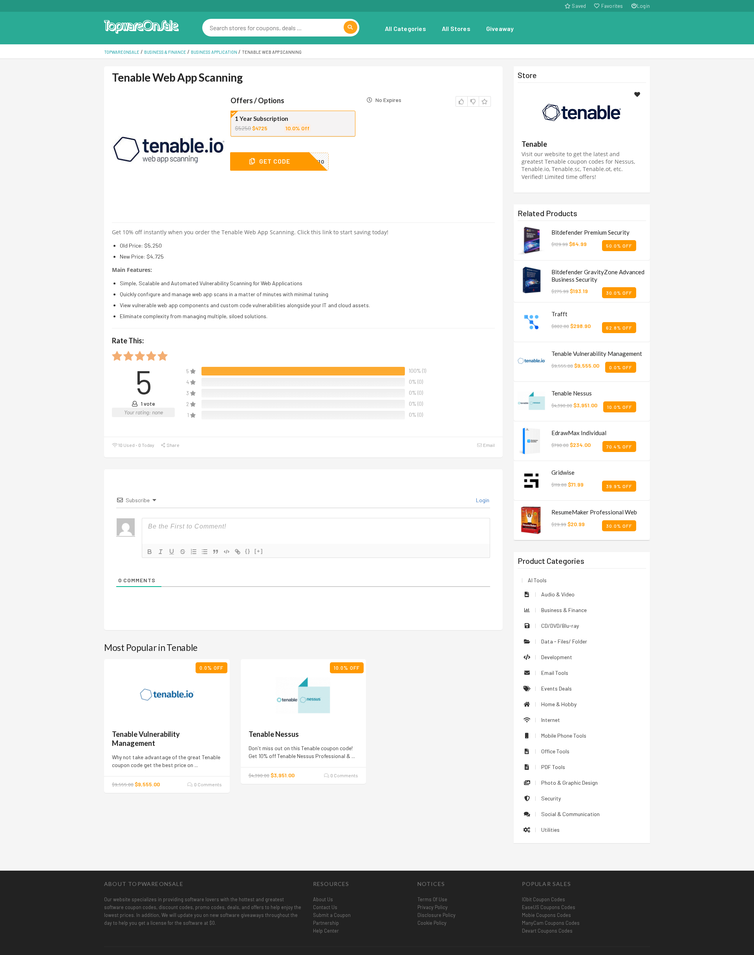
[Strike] (182, 551)
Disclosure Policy (436, 915)
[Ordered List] (193, 551)
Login (643, 6)
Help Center (326, 931)
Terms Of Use (432, 899)
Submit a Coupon (332, 915)
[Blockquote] (215, 551)
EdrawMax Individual (578, 432)
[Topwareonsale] (141, 25)
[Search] (350, 27)
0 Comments (207, 784)
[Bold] (149, 551)
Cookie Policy (432, 923)
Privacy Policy (432, 907)
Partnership (326, 923)
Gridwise (563, 472)
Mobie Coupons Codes (546, 915)
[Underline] (171, 551)
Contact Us (325, 907)
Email (488, 445)
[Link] (237, 551)
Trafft (559, 313)
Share (172, 445)
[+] (258, 551)
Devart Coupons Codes (547, 931)
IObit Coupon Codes (543, 899)
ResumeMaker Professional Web (594, 512)
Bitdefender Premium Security (590, 232)
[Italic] (160, 551)
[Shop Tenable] (581, 112)
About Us (323, 899)
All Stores (456, 28)
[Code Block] (226, 551)
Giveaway (500, 28)
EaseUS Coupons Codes (548, 907)
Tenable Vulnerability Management (146, 738)
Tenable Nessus (274, 734)
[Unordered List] (204, 551)
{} (248, 551)
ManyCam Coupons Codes (551, 923)
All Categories (405, 28)
